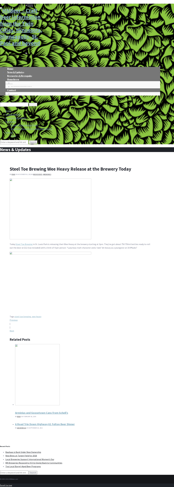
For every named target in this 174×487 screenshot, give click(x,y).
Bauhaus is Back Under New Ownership (23, 452)
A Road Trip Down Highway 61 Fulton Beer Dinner (45, 424)
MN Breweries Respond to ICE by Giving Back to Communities (33, 462)
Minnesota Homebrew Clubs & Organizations (27, 87)
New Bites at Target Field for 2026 (21, 455)
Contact (11, 90)
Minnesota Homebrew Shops (21, 83)
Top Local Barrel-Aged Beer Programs (23, 466)
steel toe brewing (23, 316)
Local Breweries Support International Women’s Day (29, 459)
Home (8, 111)
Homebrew (13, 79)
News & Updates (12, 114)
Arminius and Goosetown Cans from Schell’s (41, 412)
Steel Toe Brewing (24, 244)
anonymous (21, 428)
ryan (13, 174)
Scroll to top (6, 485)
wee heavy (36, 316)
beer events (37, 174)
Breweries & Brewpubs (15, 118)
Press (14, 94)
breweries (47, 174)
